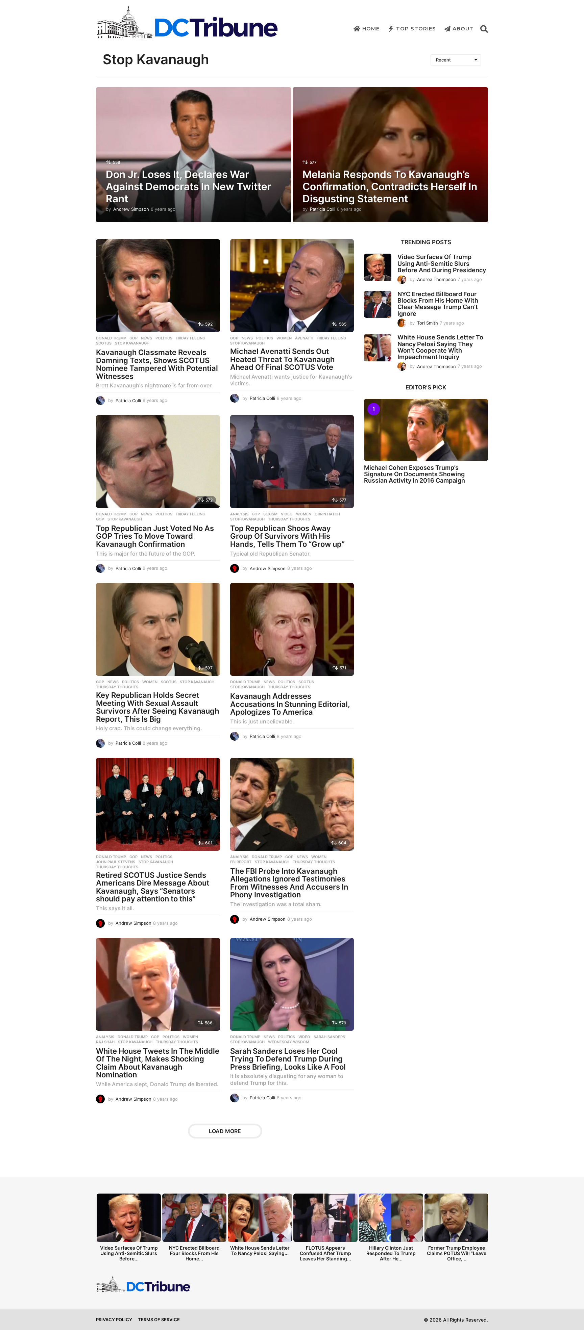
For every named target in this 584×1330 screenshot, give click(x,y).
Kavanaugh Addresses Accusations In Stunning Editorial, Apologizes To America (290, 704)
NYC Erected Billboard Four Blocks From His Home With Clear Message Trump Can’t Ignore (437, 303)
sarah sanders (329, 1037)
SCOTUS (104, 343)
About (463, 28)
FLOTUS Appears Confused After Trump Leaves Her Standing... (325, 1253)
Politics (163, 338)
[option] (129, 1229)
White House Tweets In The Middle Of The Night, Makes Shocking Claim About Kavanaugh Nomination (157, 1063)
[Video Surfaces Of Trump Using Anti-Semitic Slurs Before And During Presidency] (377, 267)
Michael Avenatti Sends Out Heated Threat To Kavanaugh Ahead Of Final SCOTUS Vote (282, 359)
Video (287, 514)
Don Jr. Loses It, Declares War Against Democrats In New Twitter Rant (188, 186)
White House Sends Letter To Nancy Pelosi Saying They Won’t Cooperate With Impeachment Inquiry (440, 347)
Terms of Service (159, 1319)
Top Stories (416, 28)
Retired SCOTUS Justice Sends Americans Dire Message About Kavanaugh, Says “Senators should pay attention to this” (152, 887)
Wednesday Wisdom (288, 1042)
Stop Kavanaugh (132, 343)
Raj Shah (105, 1042)
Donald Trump (111, 338)
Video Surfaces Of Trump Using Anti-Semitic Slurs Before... (129, 1253)
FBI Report (240, 862)
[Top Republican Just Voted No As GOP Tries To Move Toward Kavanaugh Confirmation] (158, 461)
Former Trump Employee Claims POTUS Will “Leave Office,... (456, 1253)
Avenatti (304, 338)
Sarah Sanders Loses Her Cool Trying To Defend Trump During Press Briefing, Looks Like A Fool (288, 1059)
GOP (133, 338)
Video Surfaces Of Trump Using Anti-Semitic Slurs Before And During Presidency (441, 263)
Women (284, 338)
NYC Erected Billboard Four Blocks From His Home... (194, 1253)
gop (100, 519)
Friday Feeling (190, 338)
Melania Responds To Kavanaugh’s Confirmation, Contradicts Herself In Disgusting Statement (389, 186)
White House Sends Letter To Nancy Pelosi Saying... (260, 1250)
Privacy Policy (114, 1319)
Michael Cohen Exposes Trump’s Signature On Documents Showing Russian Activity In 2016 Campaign (414, 474)
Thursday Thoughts (289, 519)
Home (371, 28)
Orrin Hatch (327, 514)
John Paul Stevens (115, 862)
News (146, 338)
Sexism (270, 514)
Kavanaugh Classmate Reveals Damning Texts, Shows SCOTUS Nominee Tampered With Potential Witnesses (157, 364)
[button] (484, 28)
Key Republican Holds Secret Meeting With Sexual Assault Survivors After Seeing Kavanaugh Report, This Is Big (157, 707)
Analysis (239, 514)
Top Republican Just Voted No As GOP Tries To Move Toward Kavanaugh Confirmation (155, 536)
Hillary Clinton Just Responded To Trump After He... (391, 1253)
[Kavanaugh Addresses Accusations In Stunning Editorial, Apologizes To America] (292, 629)
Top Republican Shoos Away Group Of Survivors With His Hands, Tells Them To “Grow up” (287, 536)
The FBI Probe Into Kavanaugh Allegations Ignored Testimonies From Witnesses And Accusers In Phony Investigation (289, 883)
